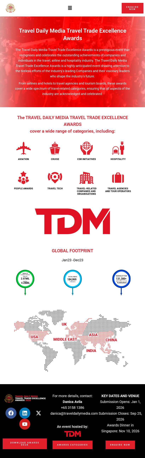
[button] (69, 8)
